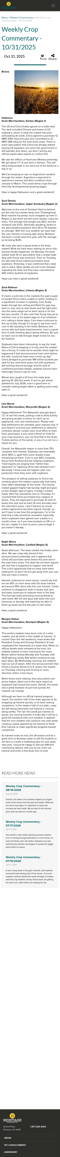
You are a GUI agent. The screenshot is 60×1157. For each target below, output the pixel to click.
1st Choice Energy (15, 1145)
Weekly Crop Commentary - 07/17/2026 (23, 823)
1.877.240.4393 (38, 1126)
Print (43, 58)
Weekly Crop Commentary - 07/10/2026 (23, 859)
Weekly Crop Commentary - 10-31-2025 (26, 19)
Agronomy (10, 1152)
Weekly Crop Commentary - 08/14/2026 (23, 788)
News (5, 17)
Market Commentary (21, 17)
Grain (7, 1138)
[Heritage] (8, 5)
